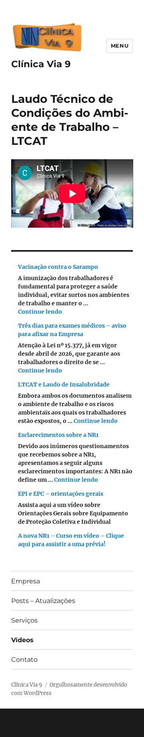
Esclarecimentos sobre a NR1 (58, 435)
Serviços (24, 620)
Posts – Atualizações (43, 601)
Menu (119, 45)
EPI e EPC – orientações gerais (60, 493)
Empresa (25, 581)
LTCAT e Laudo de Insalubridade (64, 384)
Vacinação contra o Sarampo (58, 266)
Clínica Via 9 (41, 64)
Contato (24, 659)
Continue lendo (40, 311)
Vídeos (22, 640)
